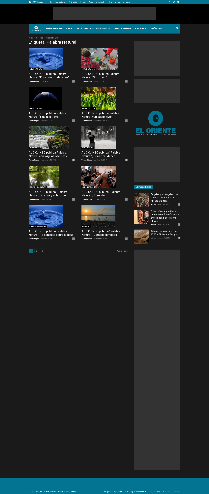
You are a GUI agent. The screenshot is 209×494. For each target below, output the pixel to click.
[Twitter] (173, 2)
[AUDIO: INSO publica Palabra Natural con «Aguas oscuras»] (52, 137)
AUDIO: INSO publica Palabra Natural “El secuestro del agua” (49, 75)
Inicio (50, 2)
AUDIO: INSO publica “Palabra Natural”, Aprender (100, 193)
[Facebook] (164, 2)
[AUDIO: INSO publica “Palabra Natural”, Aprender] (104, 177)
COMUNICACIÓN (35, 148)
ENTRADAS (86, 226)
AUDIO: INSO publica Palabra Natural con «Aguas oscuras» (48, 154)
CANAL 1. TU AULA (35, 69)
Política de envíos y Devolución (118, 2)
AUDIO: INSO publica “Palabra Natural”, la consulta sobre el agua (51, 233)
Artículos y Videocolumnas (92, 28)
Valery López (34, 81)
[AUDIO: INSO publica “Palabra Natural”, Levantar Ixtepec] (104, 137)
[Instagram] (169, 2)
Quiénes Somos (60, 2)
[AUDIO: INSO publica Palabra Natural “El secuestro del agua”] (52, 59)
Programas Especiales (58, 28)
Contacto (82, 2)
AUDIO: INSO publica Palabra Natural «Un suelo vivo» (100, 114)
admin (153, 204)
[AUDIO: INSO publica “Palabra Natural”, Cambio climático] (104, 216)
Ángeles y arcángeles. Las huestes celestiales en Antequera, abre (164, 197)
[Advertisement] (104, 13)
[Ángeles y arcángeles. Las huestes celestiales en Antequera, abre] (141, 200)
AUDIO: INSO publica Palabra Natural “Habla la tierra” (48, 114)
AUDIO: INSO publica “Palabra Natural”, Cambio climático (100, 233)
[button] (177, 28)
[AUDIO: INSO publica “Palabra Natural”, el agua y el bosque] (52, 177)
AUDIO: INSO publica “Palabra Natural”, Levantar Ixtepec (100, 154)
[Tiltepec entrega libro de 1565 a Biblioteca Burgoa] (141, 237)
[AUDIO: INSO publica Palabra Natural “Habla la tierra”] (52, 98)
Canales (139, 28)
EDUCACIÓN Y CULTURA (37, 187)
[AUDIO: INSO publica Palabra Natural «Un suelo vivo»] (104, 98)
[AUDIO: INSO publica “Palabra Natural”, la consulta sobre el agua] (52, 216)
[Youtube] (178, 2)
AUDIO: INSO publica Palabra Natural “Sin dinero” (100, 75)
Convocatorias (122, 28)
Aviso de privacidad (96, 2)
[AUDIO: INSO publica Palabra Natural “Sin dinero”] (104, 59)
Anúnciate (73, 2)
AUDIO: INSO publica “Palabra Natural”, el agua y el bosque (48, 193)
